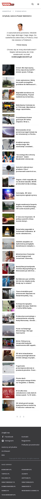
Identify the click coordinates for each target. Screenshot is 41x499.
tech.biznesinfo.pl (9, 495)
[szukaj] (32, 4)
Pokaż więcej (22, 45)
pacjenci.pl (6, 478)
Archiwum (6, 451)
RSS (3, 455)
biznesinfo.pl (7, 469)
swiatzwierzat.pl (8, 482)
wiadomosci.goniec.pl (30, 490)
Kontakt (25, 437)
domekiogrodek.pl (9, 486)
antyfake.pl (26, 478)
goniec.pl (5, 490)
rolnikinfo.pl (27, 469)
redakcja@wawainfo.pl (21, 57)
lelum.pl (25, 474)
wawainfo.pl (6, 11)
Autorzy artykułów (9, 447)
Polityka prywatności (30, 445)
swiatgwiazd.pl (28, 482)
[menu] (38, 4)
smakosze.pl (26, 486)
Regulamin (26, 441)
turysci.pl (6, 474)
